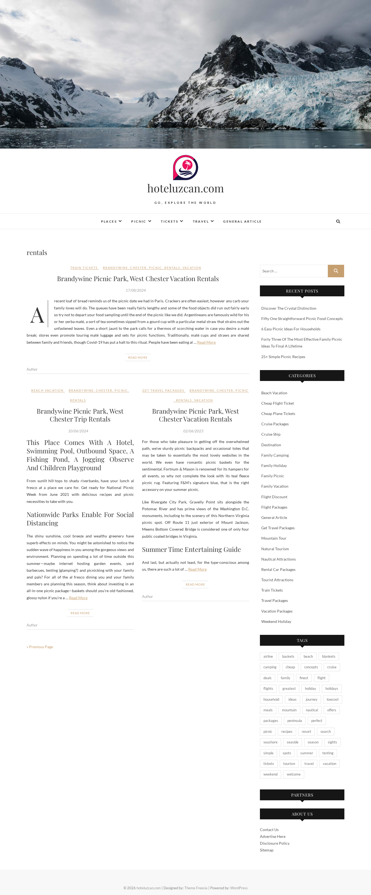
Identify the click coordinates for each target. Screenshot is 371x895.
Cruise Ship (271, 434)
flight (321, 678)
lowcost (333, 699)
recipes (287, 731)
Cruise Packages (275, 424)
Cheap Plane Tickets (278, 413)
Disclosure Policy (275, 843)
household (271, 699)
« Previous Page (40, 646)
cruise (332, 667)
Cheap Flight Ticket (277, 403)
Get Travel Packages (163, 390)
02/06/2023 (193, 431)
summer (306, 753)
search (325, 731)
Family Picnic (272, 475)
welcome (294, 774)
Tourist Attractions (277, 579)
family (285, 678)
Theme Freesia (195, 888)
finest (304, 678)
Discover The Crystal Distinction (288, 308)
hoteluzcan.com (185, 188)
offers (331, 710)
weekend (270, 774)
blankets (328, 656)
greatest (289, 688)
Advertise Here (272, 836)
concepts (311, 667)
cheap (290, 667)
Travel (201, 221)
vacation (192, 267)
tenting (328, 753)
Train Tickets (84, 267)
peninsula (294, 720)
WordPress (239, 888)
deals (267, 678)
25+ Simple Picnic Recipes (283, 356)
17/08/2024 (136, 290)
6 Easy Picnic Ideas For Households (290, 329)
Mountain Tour (274, 538)
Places (109, 221)
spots (287, 753)
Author (32, 369)
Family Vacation (274, 486)
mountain (289, 710)
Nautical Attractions (278, 559)
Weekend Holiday (276, 621)
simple (268, 753)
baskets (288, 656)
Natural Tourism (275, 548)
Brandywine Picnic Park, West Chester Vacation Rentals (138, 278)
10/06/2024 (78, 431)
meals (268, 710)
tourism (289, 763)
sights (332, 742)
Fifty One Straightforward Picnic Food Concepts (302, 318)
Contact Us (269, 829)
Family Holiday (274, 465)
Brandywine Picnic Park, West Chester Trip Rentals (80, 415)
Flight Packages (274, 507)
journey (311, 699)
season (313, 742)
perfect (316, 720)
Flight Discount (274, 496)
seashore (270, 742)
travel (309, 763)
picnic (155, 267)
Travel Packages (274, 600)
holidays (331, 688)
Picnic (138, 221)
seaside (292, 742)
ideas (292, 699)
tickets (268, 763)
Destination (271, 444)
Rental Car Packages (278, 569)
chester (138, 267)
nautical (312, 710)
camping (269, 667)
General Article (242, 221)
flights (268, 688)
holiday (310, 688)
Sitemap (266, 850)
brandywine (115, 267)
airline (268, 656)
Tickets (169, 221)
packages (270, 720)
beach (308, 656)
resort (306, 731)
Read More (206, 342)
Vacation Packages (277, 611)
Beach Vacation (47, 390)
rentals (172, 267)
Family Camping (275, 455)
